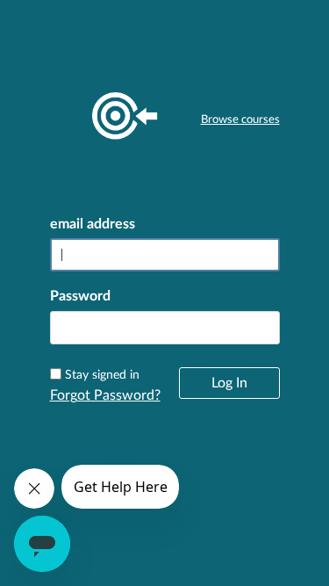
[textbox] (165, 327)
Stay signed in (102, 375)
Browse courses (240, 120)
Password (80, 296)
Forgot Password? (105, 395)
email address (92, 224)
